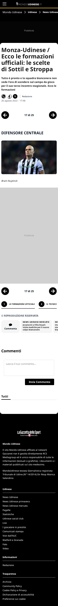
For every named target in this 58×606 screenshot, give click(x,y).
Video (6, 548)
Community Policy (12, 586)
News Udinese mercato (15, 505)
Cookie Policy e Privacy (15, 590)
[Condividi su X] (15, 96)
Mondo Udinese (12, 12)
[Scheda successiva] (53, 115)
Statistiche (8, 514)
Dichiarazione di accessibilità (18, 594)
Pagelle (6, 510)
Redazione (8, 565)
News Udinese (10, 497)
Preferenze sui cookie (14, 598)
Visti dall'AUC (10, 535)
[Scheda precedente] (5, 115)
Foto (5, 544)
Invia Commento (39, 382)
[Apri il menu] (4, 4)
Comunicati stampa (13, 531)
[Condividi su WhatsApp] (3, 96)
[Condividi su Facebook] (9, 96)
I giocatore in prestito (14, 527)
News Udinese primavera (16, 501)
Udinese (32, 12)
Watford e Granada (13, 539)
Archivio (7, 581)
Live (5, 522)
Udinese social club (13, 518)
